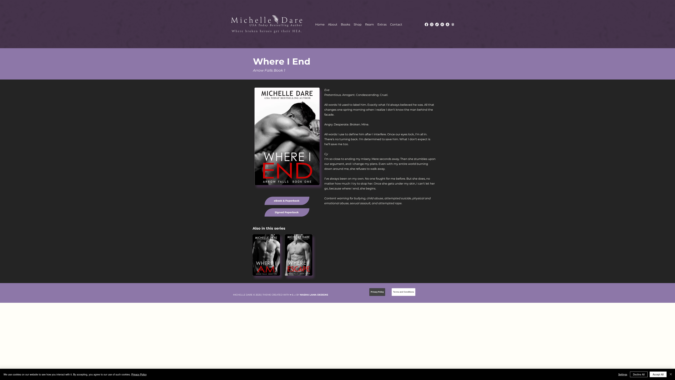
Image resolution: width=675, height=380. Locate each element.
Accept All (658, 374)
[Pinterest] (442, 24)
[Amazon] (447, 24)
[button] (345, 24)
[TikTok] (437, 24)
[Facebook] (426, 24)
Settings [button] (622, 374)
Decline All (639, 374)
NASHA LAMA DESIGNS (314, 294)
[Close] (671, 374)
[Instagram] (431, 24)
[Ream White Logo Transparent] (453, 24)
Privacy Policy (139, 374)
